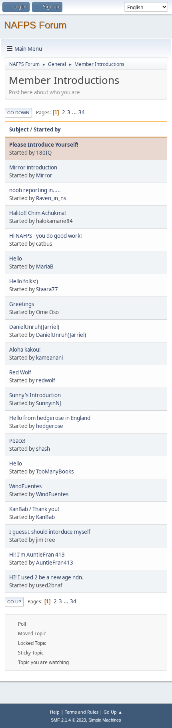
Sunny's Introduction (35, 395)
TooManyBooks (55, 471)
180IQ (44, 152)
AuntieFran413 (54, 562)
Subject (19, 129)
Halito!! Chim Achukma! (37, 213)
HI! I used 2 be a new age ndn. (46, 577)
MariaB (45, 266)
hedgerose (49, 426)
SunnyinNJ (48, 403)
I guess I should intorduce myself (49, 531)
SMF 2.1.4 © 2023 (68, 720)
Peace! (17, 440)
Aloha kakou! (25, 349)
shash (43, 448)
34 (81, 112)
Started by (47, 129)
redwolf (45, 380)
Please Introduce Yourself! (43, 144)
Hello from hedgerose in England (49, 418)
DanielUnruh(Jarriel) (34, 326)
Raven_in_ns (51, 198)
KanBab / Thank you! (34, 509)
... (75, 112)
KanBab (45, 517)
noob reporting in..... (35, 190)
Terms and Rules (81, 712)
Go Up (14, 602)
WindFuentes (25, 486)
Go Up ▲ (113, 712)
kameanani (49, 357)
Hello (15, 258)
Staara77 (47, 289)
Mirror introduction (33, 167)
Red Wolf (20, 372)
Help (55, 712)
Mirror (44, 175)
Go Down (18, 112)
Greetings (21, 304)
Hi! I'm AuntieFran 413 (37, 554)
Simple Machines (104, 720)
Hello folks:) (23, 281)
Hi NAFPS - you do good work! (45, 235)
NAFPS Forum (35, 25)
